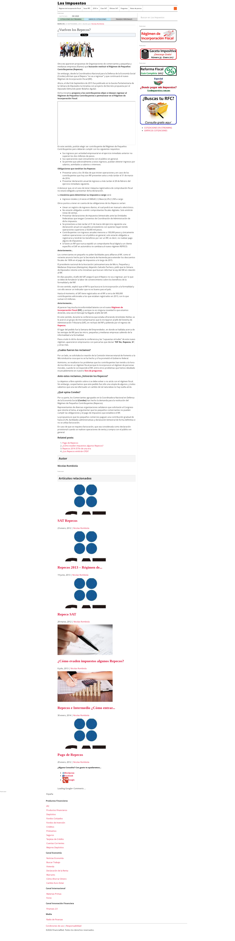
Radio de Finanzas (54, 919)
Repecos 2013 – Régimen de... (80, 567)
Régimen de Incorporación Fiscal (70, 8)
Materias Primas (53, 894)
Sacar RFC (86, 8)
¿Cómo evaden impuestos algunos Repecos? (82, 445)
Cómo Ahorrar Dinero (56, 879)
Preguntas (124, 8)
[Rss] (175, 8)
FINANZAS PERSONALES (124, 19)
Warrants (50, 874)
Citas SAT (103, 8)
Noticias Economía (55, 858)
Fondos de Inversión (55, 822)
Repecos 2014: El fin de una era (76, 448)
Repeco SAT (67, 614)
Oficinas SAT (114, 8)
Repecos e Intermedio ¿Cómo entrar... (86, 708)
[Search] (174, 17)
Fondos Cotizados (54, 818)
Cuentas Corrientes (55, 843)
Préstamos (51, 831)
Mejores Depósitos (55, 847)
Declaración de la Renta (57, 870)
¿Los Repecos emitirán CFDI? (75, 451)
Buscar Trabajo (53, 862)
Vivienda (50, 866)
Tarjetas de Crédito (55, 839)
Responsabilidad (73, 926)
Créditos (50, 826)
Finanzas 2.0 (52, 908)
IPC (47, 806)
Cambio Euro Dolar (55, 883)
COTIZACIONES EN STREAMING (71, 19)
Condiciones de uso (55, 926)
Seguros (50, 835)
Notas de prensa (135, 8)
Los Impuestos (72, 3)
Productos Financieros (56, 810)
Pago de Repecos (70, 443)
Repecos (61, 24)
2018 (95, 8)
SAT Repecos (67, 521)
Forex (49, 898)
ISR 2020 (75, 16)
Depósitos (51, 814)
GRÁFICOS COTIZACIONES (97, 19)
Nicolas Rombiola (97, 24)
